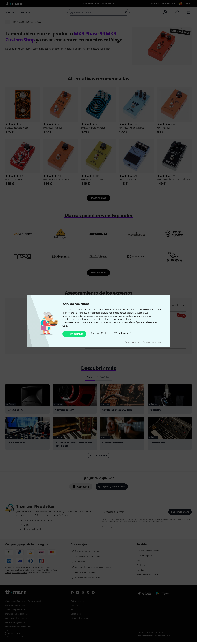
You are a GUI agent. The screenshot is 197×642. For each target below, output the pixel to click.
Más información (123, 333)
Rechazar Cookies (100, 333)
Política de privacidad (151, 342)
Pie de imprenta (131, 342)
